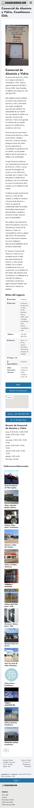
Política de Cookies (7, 802)
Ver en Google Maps (18, 420)
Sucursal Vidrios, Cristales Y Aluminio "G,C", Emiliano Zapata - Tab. (9, 763)
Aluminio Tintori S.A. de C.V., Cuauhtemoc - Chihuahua (26, 763)
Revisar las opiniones (18, 391)
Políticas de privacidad (8, 805)
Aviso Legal (5, 795)
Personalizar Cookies (8, 800)
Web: (18, 385)
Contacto (4, 797)
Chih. (6, 750)
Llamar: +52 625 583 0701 (18, 414)
